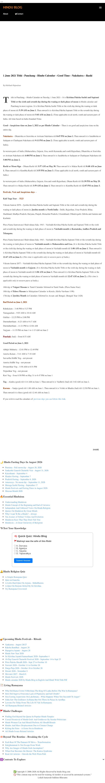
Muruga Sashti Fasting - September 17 (21, 485)
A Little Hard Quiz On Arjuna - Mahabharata (24, 582)
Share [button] (96, 450)
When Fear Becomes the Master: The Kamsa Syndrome (28, 750)
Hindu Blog (12, 7)
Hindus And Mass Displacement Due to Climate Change (29, 725)
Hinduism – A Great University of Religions (24, 522)
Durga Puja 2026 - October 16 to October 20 (23, 668)
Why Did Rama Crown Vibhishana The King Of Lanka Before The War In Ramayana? (41, 690)
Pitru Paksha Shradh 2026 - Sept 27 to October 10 (26, 662)
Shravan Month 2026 (14, 491)
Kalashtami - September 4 (16, 473)
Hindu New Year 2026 (14, 653)
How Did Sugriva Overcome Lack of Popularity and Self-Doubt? (32, 693)
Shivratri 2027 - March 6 (15, 673)
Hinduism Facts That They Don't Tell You (22, 519)
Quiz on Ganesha (12, 579)
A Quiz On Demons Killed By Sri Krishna (23, 585)
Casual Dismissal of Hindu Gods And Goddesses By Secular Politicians (35, 719)
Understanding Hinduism (15, 502)
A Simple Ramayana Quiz (16, 576)
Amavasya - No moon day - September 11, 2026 (25, 482)
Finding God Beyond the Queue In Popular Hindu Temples (29, 716)
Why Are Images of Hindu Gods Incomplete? (24, 747)
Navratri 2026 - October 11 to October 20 (22, 665)
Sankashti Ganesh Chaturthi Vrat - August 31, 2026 (26, 470)
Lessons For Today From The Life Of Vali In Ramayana (28, 702)
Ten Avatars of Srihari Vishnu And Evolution (24, 516)
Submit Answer (23, 560)
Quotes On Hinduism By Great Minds (21, 510)
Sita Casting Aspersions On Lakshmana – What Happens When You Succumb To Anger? (42, 696)
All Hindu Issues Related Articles (19, 731)
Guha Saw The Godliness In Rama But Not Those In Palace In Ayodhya (35, 699)
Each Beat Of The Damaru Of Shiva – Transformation (28, 742)
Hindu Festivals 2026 (14, 676)
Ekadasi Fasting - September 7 (18, 476)
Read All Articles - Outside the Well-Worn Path (25, 753)
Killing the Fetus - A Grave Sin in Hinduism (24, 728)
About (5, 14)
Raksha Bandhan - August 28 (17, 647)
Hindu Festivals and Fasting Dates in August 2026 (26, 488)
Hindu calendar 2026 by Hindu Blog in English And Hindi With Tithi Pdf (36, 679)
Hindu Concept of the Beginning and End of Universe (27, 504)
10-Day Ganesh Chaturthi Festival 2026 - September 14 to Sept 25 (33, 659)
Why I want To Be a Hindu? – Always (21, 513)
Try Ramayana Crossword (16, 588)
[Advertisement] (52, 42)
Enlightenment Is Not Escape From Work (22, 745)
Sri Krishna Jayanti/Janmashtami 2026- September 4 (27, 656)
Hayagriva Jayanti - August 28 (17, 650)
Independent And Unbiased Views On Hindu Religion (27, 507)
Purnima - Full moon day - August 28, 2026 (23, 467)
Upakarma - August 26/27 (16, 644)
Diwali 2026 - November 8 (16, 670)
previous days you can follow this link (49, 398)
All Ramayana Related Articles (18, 705)
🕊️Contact (19, 14)
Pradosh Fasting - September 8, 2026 (20, 479)
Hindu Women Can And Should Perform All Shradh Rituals (30, 722)
